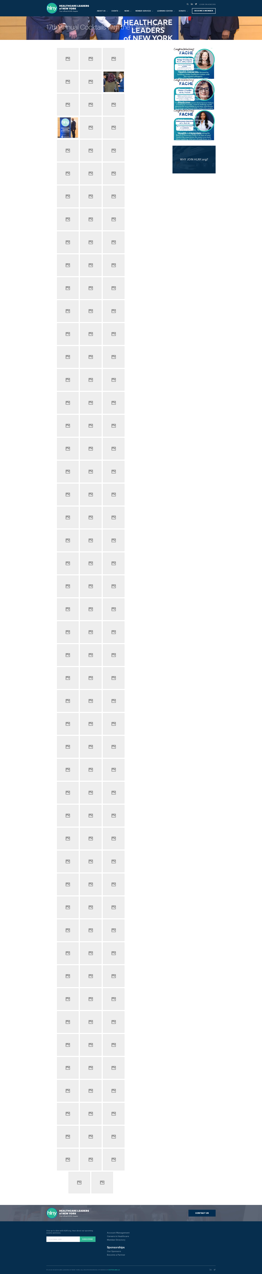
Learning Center (165, 11)
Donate (182, 11)
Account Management (118, 1233)
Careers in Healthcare (118, 1236)
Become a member (203, 11)
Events (115, 11)
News (126, 11)
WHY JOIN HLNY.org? (194, 159)
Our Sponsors (114, 1251)
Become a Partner (116, 1255)
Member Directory (116, 1240)
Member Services (143, 11)
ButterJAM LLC (114, 1270)
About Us (101, 11)
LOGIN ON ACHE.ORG (207, 4)
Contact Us (202, 1213)
